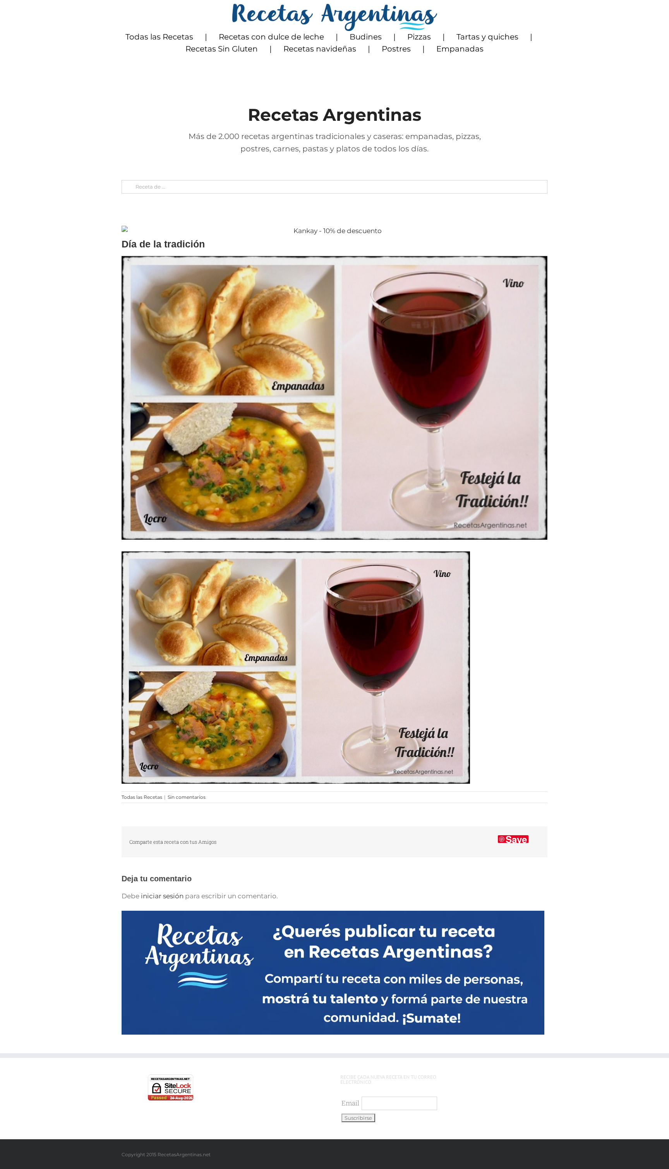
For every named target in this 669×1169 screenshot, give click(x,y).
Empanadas (460, 48)
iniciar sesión (163, 896)
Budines (366, 36)
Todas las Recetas (159, 36)
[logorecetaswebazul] (334, 7)
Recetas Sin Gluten (221, 48)
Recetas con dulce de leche (271, 36)
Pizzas (419, 36)
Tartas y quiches (487, 36)
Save (516, 839)
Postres (396, 48)
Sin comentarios (187, 797)
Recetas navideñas (319, 48)
